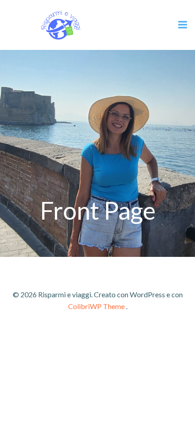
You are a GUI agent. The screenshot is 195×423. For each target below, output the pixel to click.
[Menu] (182, 25)
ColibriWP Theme (96, 306)
